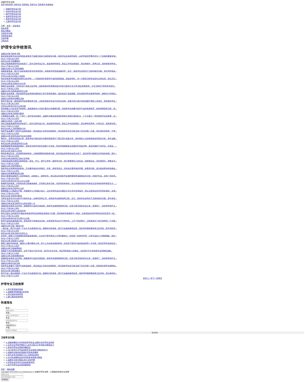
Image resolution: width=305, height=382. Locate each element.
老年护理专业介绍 (13, 19)
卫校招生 (25, 5)
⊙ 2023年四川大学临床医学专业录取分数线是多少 (27, 350)
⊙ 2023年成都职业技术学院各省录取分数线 (24, 357)
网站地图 (11, 369)
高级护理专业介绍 (13, 9)
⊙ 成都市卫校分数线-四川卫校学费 (20, 360)
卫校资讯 (41, 5)
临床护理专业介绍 (13, 16)
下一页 (155, 278)
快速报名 (49, 5)
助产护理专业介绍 (13, 14)
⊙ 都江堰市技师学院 (14, 297)
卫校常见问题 (6, 33)
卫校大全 (33, 5)
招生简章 (9, 5)
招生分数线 (5, 31)
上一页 (149, 278)
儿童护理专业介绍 (13, 21)
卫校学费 (5, 38)
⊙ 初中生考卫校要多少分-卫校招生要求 (22, 355)
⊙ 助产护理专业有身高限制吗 (18, 365)
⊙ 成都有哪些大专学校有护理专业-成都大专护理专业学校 (30, 342)
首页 (3, 5)
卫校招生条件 (6, 36)
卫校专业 (17, 5)
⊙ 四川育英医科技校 (14, 289)
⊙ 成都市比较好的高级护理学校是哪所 (22, 352)
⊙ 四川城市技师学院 (14, 294)
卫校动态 (5, 41)
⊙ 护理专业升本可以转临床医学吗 (20, 362)
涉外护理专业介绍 (13, 11)
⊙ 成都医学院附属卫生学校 (17, 292)
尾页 (160, 278)
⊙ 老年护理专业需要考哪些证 (18, 347)
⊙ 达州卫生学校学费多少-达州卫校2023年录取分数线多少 (30, 345)
